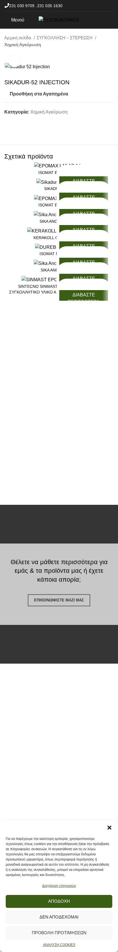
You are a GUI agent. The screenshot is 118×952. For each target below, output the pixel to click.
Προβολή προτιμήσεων (59, 932)
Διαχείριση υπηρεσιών (59, 886)
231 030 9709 (22, 5)
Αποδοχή (59, 901)
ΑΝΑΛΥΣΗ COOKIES (59, 945)
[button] (109, 827)
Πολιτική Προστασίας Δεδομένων (37, 771)
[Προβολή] (14, 61)
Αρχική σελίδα (18, 37)
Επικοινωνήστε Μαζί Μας (59, 600)
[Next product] (111, 54)
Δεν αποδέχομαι (59, 916)
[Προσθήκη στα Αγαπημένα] (84, 170)
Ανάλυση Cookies (22, 799)
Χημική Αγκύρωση (22, 44)
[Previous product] (99, 54)
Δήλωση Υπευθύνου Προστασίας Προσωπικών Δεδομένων (52, 785)
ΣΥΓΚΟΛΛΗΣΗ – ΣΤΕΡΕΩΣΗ (65, 37)
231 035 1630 (49, 5)
